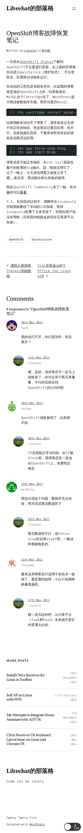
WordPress (37, 824)
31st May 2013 (39, 358)
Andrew (26, 409)
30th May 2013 (32, 322)
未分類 (46, 51)
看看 (23, 192)
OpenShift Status (36, 61)
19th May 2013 (32, 484)
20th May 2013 (39, 519)
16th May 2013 (32, 560)
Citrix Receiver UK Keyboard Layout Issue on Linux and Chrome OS (28, 739)
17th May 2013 (39, 600)
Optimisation (42, 239)
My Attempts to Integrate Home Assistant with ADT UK (30, 717)
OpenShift (16, 239)
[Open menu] (74, 8)
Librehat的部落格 (29, 8)
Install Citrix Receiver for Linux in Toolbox (25, 677)
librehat (30, 51)
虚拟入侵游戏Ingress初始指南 (18, 270)
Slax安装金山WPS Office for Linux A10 (54, 270)
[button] (72, 827)
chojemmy (27, 565)
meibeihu (27, 489)
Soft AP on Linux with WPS (19, 697)
